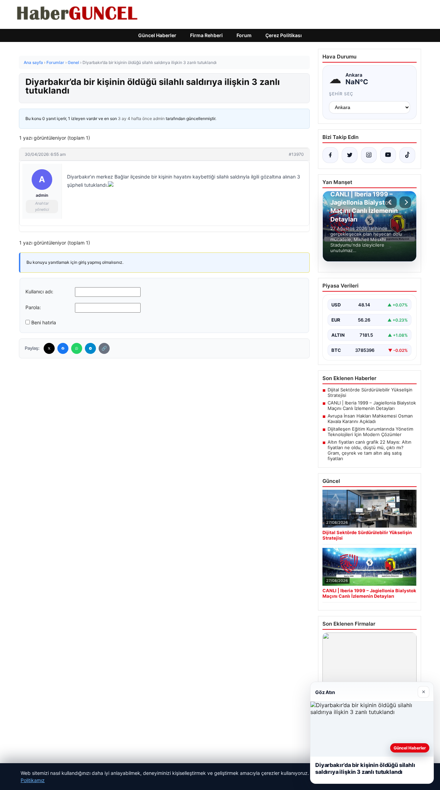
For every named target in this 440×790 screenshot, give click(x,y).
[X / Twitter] (350, 155)
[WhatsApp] (76, 348)
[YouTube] (388, 155)
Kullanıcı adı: (39, 291)
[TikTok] (407, 155)
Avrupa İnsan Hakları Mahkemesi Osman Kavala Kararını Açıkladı (370, 418)
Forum (244, 35)
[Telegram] (90, 348)
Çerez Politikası (283, 35)
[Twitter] (49, 348)
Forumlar (55, 62)
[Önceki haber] (391, 202)
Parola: (33, 307)
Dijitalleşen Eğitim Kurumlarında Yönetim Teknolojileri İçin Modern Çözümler (370, 431)
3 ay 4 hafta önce (135, 118)
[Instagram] (369, 155)
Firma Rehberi (206, 35)
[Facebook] (62, 348)
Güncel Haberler (157, 35)
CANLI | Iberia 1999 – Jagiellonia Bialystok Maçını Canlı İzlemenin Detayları (372, 405)
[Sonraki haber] (405, 202)
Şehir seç (341, 93)
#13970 (296, 154)
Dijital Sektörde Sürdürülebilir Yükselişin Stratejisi (370, 392)
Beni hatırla (43, 322)
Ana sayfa (33, 62)
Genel (73, 62)
